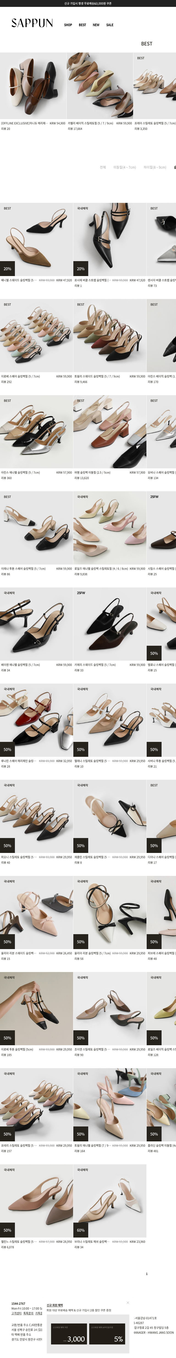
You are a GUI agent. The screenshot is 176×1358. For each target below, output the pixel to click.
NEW (96, 25)
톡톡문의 (28, 1313)
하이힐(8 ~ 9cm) (155, 167)
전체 (103, 167)
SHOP (68, 25)
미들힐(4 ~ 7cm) (124, 167)
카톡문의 (40, 1313)
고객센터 (16, 1313)
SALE (109, 25)
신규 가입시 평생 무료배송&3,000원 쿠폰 (88, 3)
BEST (82, 25)
